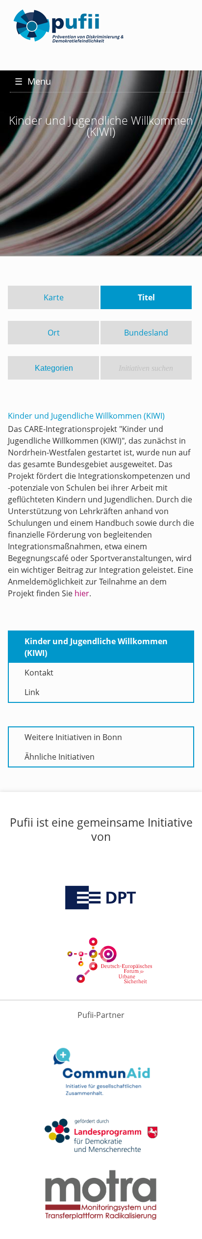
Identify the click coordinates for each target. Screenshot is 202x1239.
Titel (146, 297)
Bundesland (146, 332)
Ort (54, 332)
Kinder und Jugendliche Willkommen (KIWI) (96, 647)
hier (82, 593)
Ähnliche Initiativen (60, 756)
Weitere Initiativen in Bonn (73, 737)
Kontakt (39, 672)
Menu (33, 81)
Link (32, 692)
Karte (54, 297)
